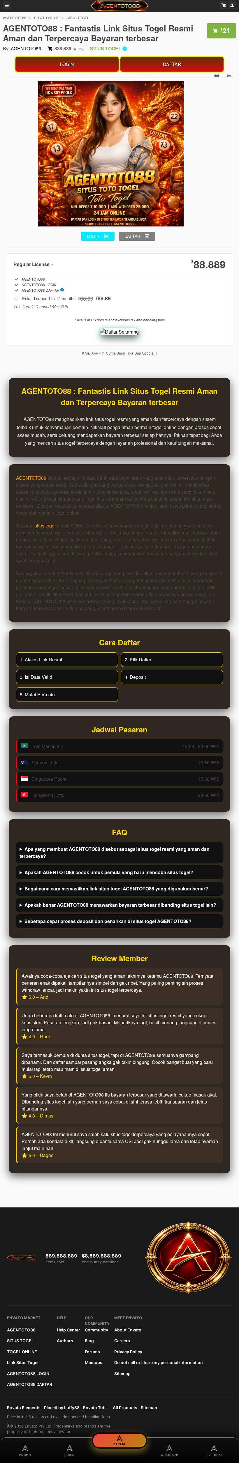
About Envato (127, 1329)
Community (96, 1329)
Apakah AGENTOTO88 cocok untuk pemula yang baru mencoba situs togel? (108, 872)
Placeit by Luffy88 (62, 1407)
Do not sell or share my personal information (158, 1362)
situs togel (45, 525)
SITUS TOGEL (77, 17)
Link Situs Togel (22, 1362)
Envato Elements (24, 1407)
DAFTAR (172, 64)
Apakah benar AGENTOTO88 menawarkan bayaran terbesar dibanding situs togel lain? (120, 904)
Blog (89, 1340)
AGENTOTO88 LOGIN (28, 1373)
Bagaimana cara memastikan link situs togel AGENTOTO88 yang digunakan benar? (116, 888)
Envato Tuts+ (96, 1407)
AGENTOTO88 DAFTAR (29, 1384)
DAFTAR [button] (132, 236)
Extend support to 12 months (66, 298)
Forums (92, 1351)
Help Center (68, 1329)
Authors (65, 1340)
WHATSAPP (169, 1455)
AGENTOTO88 (14, 17)
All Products (125, 1407)
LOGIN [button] (93, 236)
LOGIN (67, 64)
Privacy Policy (128, 1351)
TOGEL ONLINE (46, 17)
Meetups (93, 1362)
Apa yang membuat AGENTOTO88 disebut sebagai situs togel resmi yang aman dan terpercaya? (115, 852)
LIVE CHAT (214, 1455)
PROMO (25, 1455)
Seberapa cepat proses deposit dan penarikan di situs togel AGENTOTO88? (107, 921)
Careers (122, 1340)
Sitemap (122, 1373)
